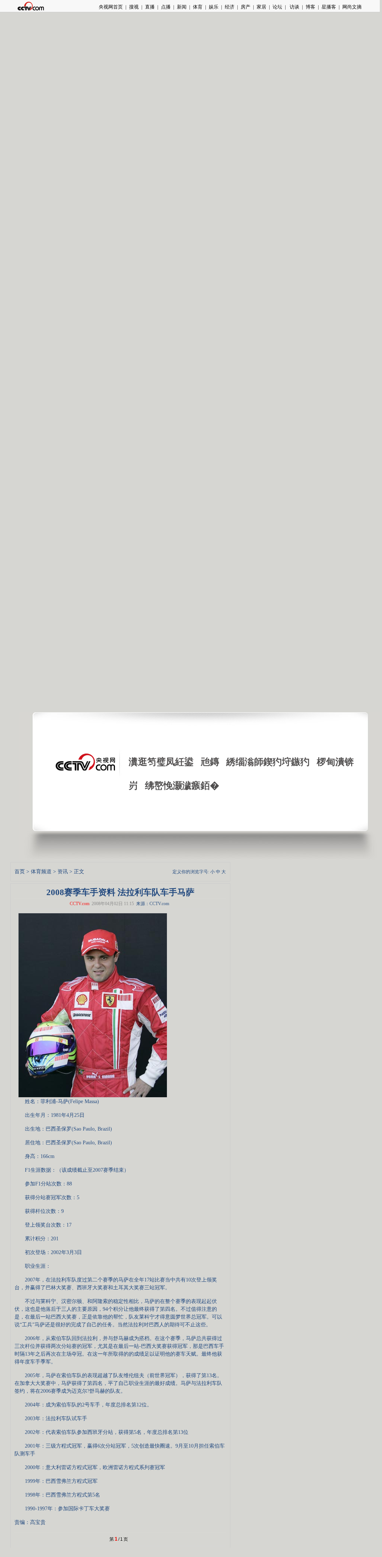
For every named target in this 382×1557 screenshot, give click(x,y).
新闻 (182, 7)
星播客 (329, 7)
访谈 (294, 7)
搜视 (134, 7)
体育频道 (41, 871)
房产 (245, 7)
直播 (150, 7)
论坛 (277, 7)
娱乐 (213, 7)
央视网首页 (111, 7)
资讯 (62, 871)
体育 (197, 7)
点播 (166, 7)
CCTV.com (79, 903)
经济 (229, 7)
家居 (261, 7)
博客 (310, 7)
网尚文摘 (352, 7)
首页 (19, 871)
